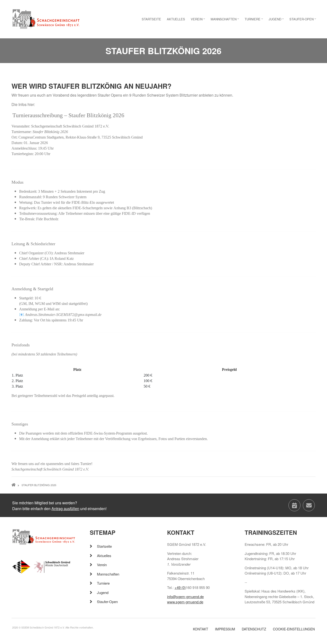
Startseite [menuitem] (151, 19)
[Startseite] (46, 18)
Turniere (103, 583)
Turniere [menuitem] (254, 20)
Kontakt (200, 629)
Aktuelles (104, 555)
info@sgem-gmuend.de (185, 596)
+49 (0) (180, 587)
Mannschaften (108, 573)
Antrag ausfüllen (65, 508)
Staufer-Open (107, 601)
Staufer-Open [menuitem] (303, 20)
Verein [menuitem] (198, 20)
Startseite (104, 546)
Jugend (102, 592)
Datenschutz (254, 629)
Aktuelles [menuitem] (176, 19)
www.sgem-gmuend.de (185, 601)
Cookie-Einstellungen (294, 629)
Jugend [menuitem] (277, 20)
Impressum (225, 629)
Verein (102, 564)
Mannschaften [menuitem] (225, 20)
